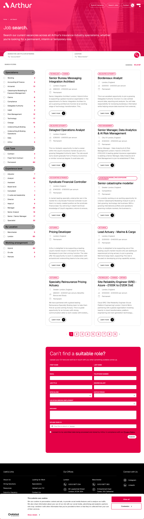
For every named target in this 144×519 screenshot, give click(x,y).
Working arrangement (16, 242)
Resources (7, 488)
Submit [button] (132, 437)
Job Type (10, 148)
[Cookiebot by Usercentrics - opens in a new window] (13, 514)
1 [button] (71, 334)
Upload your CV (56, 422)
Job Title (53, 383)
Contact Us (36, 492)
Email (52, 374)
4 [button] (87, 334)
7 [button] (104, 334)
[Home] (17, 5)
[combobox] (103, 56)
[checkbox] (50, 432)
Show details (32, 515)
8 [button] (109, 334)
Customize (125, 506)
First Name (54, 365)
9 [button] (115, 334)
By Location (11, 226)
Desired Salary (100, 383)
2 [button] (76, 334)
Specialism (54, 392)
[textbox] (71, 369)
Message (53, 408)
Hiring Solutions (9, 484)
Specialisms (11, 72)
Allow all (126, 499)
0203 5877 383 (103, 484)
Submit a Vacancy (10, 492)
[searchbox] (39, 56)
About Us (7, 480)
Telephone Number (101, 374)
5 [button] (93, 334)
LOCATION (78, 54)
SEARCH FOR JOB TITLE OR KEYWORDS (21, 54)
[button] (138, 5)
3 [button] (82, 334)
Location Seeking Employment (61, 400)
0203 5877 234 (74, 484)
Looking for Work (38, 480)
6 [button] (98, 334)
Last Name (98, 365)
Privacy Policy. (129, 432)
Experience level (13, 168)
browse (72, 426)
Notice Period (99, 392)
